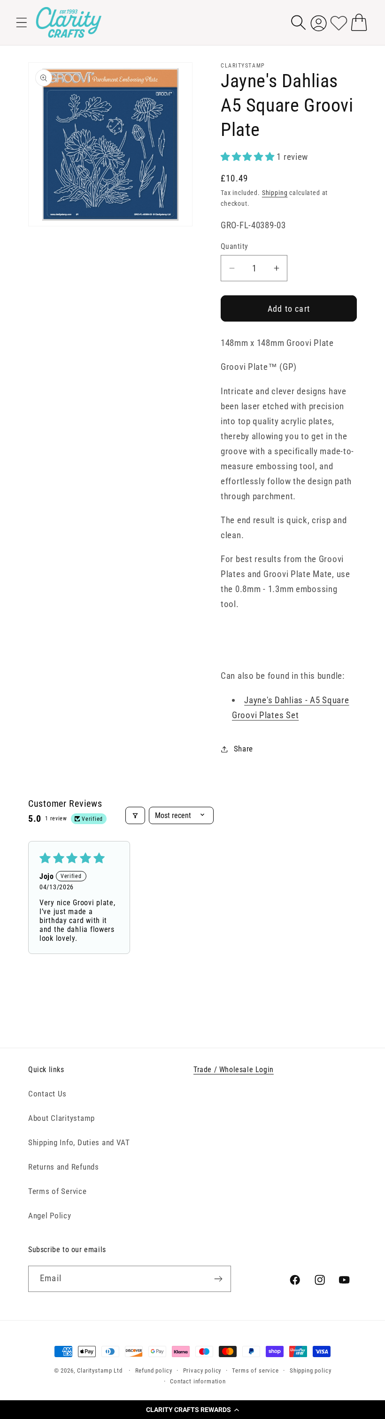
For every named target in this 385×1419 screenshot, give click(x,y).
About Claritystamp (61, 1118)
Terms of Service (57, 1191)
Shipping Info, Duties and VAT (79, 1142)
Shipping (275, 193)
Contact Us (47, 1093)
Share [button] (243, 748)
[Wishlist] (339, 22)
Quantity (234, 246)
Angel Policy (49, 1215)
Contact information (198, 1381)
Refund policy (153, 1370)
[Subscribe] (218, 1279)
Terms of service (255, 1370)
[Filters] (135, 815)
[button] (192, 1409)
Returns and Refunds (63, 1166)
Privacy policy (202, 1370)
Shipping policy (310, 1370)
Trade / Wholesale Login (233, 1069)
